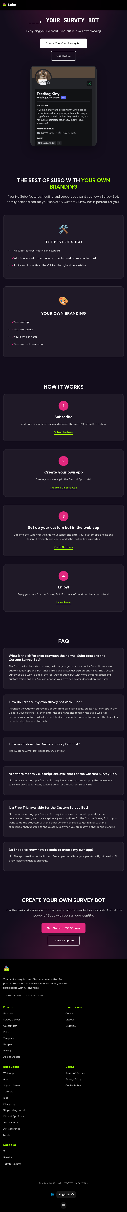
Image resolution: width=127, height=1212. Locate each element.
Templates (9, 1038)
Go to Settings (63, 547)
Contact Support (63, 940)
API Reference (11, 1128)
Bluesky (7, 1157)
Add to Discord (12, 1056)
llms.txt (7, 1135)
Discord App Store (13, 1116)
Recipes (7, 1044)
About (6, 1079)
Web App (8, 1073)
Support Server (12, 1085)
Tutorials (8, 1091)
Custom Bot (10, 1025)
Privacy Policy (73, 1079)
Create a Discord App (63, 487)
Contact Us (63, 55)
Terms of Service (75, 1073)
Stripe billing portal (14, 1110)
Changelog (9, 1104)
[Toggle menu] (121, 5)
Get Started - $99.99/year (63, 928)
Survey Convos (11, 1019)
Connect (70, 1013)
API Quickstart (11, 1122)
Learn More (63, 602)
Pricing (7, 1050)
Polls (6, 1032)
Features (8, 1013)
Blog (5, 1097)
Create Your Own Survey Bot (63, 43)
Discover (70, 1019)
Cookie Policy (73, 1085)
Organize (70, 1025)
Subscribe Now (63, 432)
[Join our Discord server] (63, 1205)
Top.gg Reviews (12, 1163)
